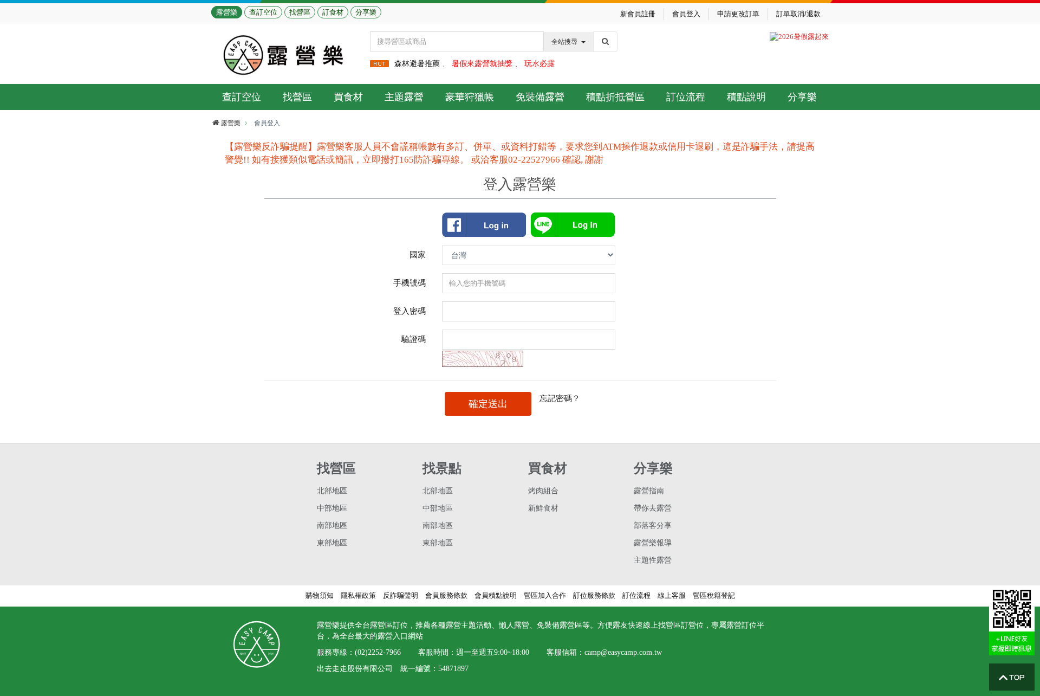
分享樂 (365, 12)
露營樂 (226, 12)
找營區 (299, 12)
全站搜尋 (564, 42)
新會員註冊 (637, 14)
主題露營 (404, 97)
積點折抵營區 (615, 97)
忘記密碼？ (560, 398)
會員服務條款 (446, 595)
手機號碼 (409, 282)
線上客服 (672, 595)
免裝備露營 (540, 97)
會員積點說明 (495, 595)
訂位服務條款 (594, 595)
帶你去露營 (653, 508)
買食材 (348, 97)
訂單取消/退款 (798, 14)
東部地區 (332, 543)
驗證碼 (413, 339)
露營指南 (649, 491)
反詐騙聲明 (400, 595)
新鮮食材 (543, 508)
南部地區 (332, 525)
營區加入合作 (545, 595)
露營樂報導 (653, 543)
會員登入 (686, 14)
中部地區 (332, 508)
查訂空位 (263, 12)
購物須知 (320, 595)
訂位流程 (685, 97)
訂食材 (332, 12)
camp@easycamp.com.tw (623, 652)
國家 (418, 254)
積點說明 (746, 97)
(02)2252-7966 (378, 652)
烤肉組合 (543, 491)
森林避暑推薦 (417, 64)
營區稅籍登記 (714, 595)
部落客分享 (653, 525)
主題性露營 (653, 560)
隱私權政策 (358, 595)
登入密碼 (409, 310)
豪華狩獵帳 (469, 97)
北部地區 (332, 491)
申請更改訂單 (738, 14)
